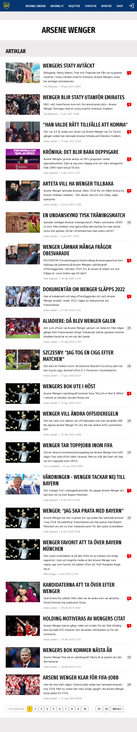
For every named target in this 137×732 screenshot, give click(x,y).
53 (99, 709)
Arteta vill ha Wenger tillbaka (78, 184)
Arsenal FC (57, 6)
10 (85, 709)
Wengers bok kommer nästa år (77, 650)
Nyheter (106, 6)
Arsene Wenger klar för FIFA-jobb (81, 677)
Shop (119, 6)
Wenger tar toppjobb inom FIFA (77, 445)
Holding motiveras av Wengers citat (84, 618)
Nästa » (117, 709)
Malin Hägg (50, 574)
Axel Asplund (51, 172)
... (92, 709)
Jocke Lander (50, 141)
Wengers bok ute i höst (69, 386)
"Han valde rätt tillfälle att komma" (85, 125)
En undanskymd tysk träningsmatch (84, 215)
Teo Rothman (50, 86)
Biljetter (74, 6)
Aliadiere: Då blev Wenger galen (79, 321)
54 (106, 709)
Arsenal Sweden (35, 6)
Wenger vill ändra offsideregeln (80, 414)
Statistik (90, 6)
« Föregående (16, 709)
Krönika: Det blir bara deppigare (80, 152)
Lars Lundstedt (51, 466)
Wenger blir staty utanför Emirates (84, 97)
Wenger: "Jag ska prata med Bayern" (83, 511)
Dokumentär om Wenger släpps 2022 (84, 289)
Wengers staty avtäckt (69, 66)
